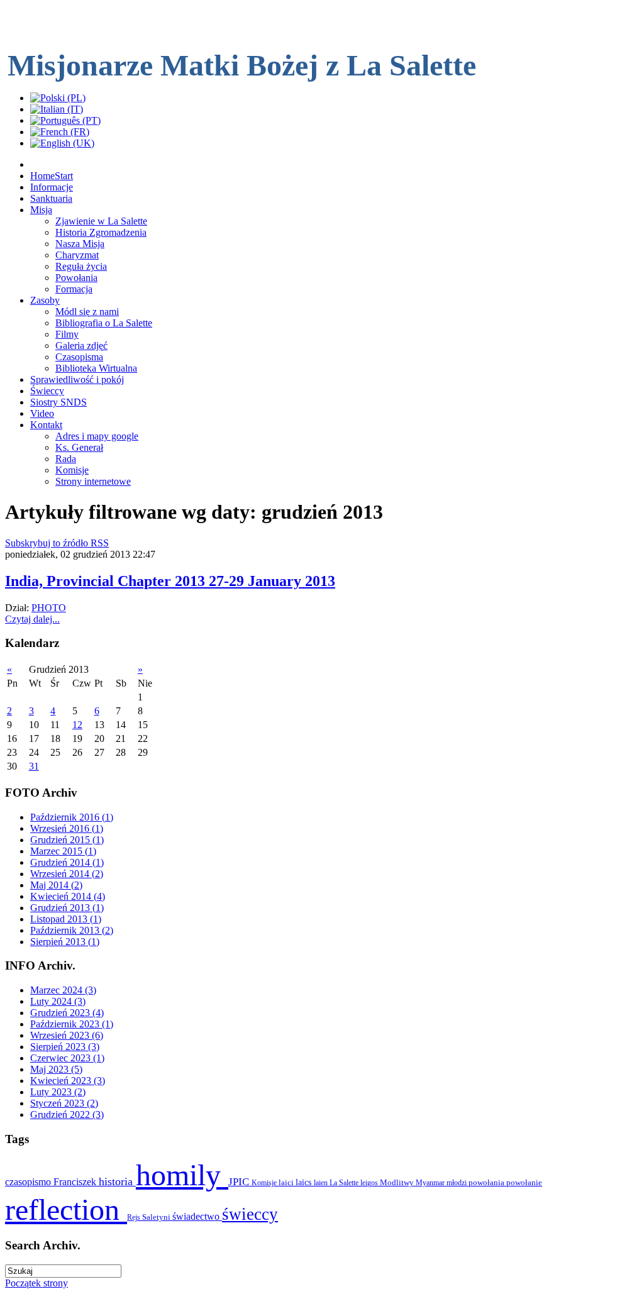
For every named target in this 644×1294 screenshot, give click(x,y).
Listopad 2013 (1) (65, 919)
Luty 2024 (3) (58, 1001)
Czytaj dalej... (32, 619)
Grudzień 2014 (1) (67, 862)
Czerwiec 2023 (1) (67, 1058)
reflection (66, 1209)
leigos (370, 1182)
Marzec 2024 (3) (63, 990)
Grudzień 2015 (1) (67, 839)
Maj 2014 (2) (56, 885)
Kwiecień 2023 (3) (67, 1080)
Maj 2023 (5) (56, 1069)
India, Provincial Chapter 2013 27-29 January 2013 (170, 581)
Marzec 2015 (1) (63, 851)
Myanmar (431, 1182)
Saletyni (157, 1217)
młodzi (458, 1182)
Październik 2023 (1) (71, 1024)
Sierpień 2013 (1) (64, 941)
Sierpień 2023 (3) (64, 1046)
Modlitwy (398, 1182)
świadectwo (197, 1216)
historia (117, 1181)
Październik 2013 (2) (71, 930)
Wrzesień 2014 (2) (66, 873)
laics (305, 1182)
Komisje (265, 1182)
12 (77, 724)
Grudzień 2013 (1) (67, 907)
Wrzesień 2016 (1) (66, 828)
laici (287, 1182)
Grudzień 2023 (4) (67, 1012)
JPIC (240, 1182)
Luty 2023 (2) (58, 1092)
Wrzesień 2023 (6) (66, 1035)
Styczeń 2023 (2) (64, 1103)
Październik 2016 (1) (71, 817)
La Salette (345, 1182)
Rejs (134, 1217)
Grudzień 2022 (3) (67, 1114)
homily (182, 1175)
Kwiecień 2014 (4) (67, 896)
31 (34, 766)
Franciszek (76, 1181)
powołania (487, 1182)
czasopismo (29, 1181)
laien (322, 1182)
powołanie (524, 1182)
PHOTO (48, 607)
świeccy (250, 1214)
